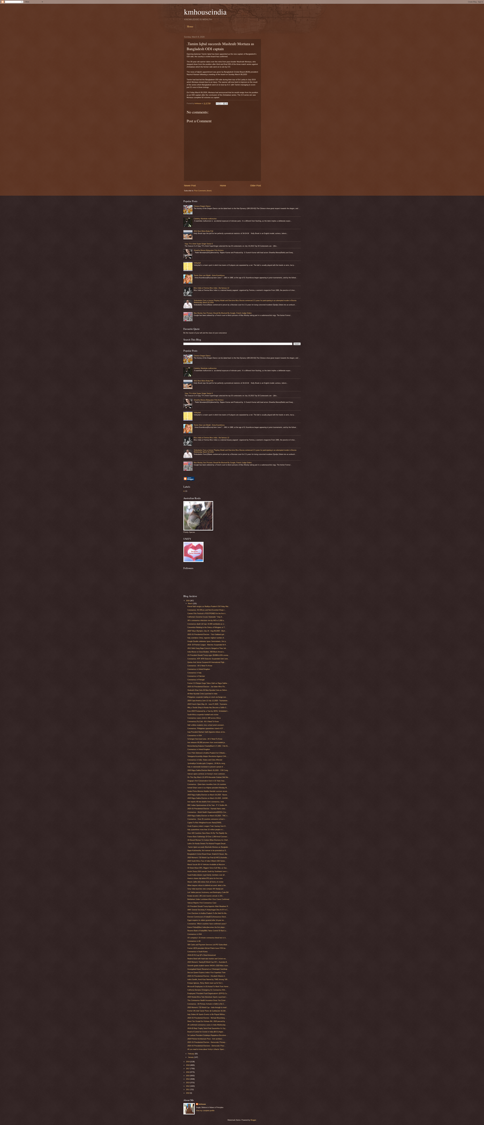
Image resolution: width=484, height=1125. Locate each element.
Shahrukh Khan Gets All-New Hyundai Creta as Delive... (207, 690)
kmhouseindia (205, 12)
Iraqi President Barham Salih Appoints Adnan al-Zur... (206, 732)
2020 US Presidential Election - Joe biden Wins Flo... (206, 687)
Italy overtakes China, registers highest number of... (206, 638)
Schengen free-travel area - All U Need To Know (204, 739)
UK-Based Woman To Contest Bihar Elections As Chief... (208, 840)
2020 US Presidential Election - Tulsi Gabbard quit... (206, 634)
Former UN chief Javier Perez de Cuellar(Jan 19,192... (207, 1011)
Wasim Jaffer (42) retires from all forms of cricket (205, 882)
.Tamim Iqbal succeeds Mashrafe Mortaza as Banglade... (208, 847)
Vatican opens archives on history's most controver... (206, 774)
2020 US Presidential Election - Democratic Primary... (207, 1042)
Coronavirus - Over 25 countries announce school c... (206, 819)
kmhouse (202, 1104)
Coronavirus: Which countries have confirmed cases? (206, 924)
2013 (188, 1083)
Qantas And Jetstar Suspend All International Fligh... (206, 662)
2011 (188, 1089)
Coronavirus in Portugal (195, 680)
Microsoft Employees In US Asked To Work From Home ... (208, 986)
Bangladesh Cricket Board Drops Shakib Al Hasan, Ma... (208, 854)
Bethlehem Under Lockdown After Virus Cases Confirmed (208, 899)
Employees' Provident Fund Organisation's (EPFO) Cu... (207, 993)
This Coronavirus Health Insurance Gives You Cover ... (207, 1000)
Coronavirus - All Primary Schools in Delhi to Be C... (206, 1004)
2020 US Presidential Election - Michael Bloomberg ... (207, 1018)
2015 (188, 1076)
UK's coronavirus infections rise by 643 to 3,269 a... (206, 620)
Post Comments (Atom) (202, 191)
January (191, 1057)
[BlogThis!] (219, 103)
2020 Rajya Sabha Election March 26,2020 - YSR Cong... (208, 770)
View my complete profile (205, 1111)
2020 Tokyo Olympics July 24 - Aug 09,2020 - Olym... (207, 631)
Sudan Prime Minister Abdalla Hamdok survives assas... (208, 791)
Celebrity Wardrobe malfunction (205, 219)
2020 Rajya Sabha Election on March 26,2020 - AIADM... (208, 798)
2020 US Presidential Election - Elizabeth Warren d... (206, 976)
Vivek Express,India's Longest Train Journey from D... (207, 826)
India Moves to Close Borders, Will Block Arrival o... (206, 652)
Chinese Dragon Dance (202, 206)
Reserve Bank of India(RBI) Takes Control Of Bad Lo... (207, 931)
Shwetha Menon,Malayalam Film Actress (209, 250)
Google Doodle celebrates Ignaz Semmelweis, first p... (207, 641)
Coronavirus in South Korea (197, 952)
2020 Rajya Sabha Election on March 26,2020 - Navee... (208, 795)
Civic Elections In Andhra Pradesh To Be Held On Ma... (207, 913)
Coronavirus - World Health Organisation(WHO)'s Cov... (207, 812)
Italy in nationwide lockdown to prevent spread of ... (206, 767)
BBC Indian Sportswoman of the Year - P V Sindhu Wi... (207, 805)
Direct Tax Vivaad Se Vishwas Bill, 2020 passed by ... (207, 1021)
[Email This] (217, 103)
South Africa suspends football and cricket (202, 715)
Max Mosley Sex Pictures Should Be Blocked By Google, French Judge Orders (223, 313)
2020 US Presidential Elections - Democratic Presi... (206, 1046)
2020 (188, 601)
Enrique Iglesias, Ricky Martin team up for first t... (205, 983)
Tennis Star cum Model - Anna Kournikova (209, 275)
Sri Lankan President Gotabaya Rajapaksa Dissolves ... (207, 1035)
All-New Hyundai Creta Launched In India (202, 694)
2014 (188, 1079)
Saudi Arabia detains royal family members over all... (206, 875)
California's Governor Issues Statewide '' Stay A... (205, 617)
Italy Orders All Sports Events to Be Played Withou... (206, 1014)
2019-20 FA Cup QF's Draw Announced (201, 955)
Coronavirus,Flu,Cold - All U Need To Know (203, 721)
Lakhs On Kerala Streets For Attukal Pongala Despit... (207, 844)
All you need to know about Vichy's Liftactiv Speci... (206, 1049)
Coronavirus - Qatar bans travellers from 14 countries (206, 784)
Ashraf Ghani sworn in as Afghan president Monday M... (207, 788)
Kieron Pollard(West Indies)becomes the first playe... (206, 927)
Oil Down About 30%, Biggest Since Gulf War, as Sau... (207, 868)
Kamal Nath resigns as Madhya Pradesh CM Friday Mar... (208, 606)
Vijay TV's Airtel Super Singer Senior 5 (199, 244)
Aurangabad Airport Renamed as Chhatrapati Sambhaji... (208, 969)
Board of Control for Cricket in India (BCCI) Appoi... (206, 1032)
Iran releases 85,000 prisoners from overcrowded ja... (206, 742)
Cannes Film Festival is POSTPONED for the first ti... (207, 613)
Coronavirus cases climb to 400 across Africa (204, 718)
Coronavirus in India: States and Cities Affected (204, 760)
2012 (188, 1086)
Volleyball (197, 263)
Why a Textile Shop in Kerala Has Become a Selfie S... (207, 707)
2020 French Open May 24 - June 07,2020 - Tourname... (207, 704)
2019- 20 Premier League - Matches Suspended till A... (207, 645)
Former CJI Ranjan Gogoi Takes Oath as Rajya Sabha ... (208, 683)
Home (190, 26)
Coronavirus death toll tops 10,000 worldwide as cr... (206, 624)
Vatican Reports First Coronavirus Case (201, 903)
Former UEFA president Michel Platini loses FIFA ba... (207, 948)
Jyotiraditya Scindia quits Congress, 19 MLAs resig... (206, 763)
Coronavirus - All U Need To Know (199, 666)
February (191, 1054)
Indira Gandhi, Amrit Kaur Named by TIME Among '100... (208, 979)
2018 (188, 1065)
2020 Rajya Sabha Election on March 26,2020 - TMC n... (208, 816)
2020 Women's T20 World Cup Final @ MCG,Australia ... (208, 857)
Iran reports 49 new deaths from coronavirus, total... (206, 802)
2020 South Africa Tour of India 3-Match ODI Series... (206, 861)
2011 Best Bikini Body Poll (203, 231)
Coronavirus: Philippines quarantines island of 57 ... (206, 728)
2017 (188, 1069)
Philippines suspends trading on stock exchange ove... (207, 697)
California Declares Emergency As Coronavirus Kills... (207, 990)
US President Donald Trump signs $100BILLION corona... (208, 655)
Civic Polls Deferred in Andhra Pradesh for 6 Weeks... (207, 753)
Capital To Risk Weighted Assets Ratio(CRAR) (204, 823)
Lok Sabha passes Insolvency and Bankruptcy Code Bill (208, 892)
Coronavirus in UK (194, 941)
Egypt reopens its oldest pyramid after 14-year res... (206, 920)
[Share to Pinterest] (226, 103)
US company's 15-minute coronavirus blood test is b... (207, 938)
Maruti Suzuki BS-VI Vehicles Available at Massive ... (207, 864)
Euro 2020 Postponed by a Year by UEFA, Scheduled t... (208, 711)
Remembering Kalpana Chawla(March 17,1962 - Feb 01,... (208, 746)
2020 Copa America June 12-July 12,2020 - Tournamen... (208, 701)
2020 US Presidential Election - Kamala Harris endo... (207, 809)
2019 (188, 1062)
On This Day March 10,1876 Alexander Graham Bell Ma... (208, 777)
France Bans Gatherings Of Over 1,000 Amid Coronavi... (208, 837)
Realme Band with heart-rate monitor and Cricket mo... (207, 959)
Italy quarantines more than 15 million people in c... (206, 830)
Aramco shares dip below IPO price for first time (205, 878)
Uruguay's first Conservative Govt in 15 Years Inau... (206, 781)
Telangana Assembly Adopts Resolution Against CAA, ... (208, 756)
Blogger (253, 1120)
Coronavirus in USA (194, 735)
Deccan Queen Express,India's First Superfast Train (206, 972)
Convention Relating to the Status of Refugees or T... (206, 627)
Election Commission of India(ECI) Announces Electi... (207, 917)
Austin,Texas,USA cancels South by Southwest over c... (208, 871)
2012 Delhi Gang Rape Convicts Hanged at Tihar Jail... (207, 648)
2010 (188, 1093)
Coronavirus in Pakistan (196, 676)
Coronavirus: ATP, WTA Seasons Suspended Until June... (208, 659)
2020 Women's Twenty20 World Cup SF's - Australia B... (207, 962)
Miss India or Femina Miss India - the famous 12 (211, 288)
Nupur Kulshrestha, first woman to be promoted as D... (207, 850)
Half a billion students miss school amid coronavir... (206, 725)
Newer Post (190, 185)
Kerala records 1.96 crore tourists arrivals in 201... (205, 896)
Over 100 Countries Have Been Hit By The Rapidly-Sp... (207, 833)
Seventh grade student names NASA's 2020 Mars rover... (208, 966)
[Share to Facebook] (224, 103)
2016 (188, 1072)
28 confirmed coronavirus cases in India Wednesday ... (207, 1025)
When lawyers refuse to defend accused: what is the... (207, 885)
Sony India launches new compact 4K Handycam (205, 889)
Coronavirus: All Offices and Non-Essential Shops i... (206, 610)
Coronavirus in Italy (194, 673)
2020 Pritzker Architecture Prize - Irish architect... (205, 1039)
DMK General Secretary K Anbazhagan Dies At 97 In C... (208, 910)
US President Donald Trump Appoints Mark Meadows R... (208, 906)
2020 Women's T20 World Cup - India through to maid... (207, 1007)
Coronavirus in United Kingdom (198, 669)
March (190, 603)
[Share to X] (222, 103)
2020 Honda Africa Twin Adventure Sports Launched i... (207, 997)
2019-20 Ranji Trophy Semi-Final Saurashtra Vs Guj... (207, 1028)
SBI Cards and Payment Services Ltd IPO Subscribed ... (208, 945)
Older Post (255, 185)
